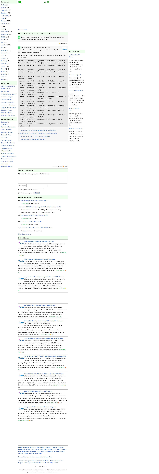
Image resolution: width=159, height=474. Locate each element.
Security (4, 63)
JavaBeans (4, 34)
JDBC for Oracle (6, 110)
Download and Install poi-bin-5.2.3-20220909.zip (36, 228)
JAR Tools (4, 31)
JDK (2, 39)
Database (4, 13)
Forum (56, 462)
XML (2, 79)
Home (20, 30)
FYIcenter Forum (6, 166)
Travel (47, 462)
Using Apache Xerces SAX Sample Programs (35, 136)
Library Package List (8, 86)
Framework (4, 15)
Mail (2, 47)
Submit (37, 193)
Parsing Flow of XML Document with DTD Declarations (38, 130)
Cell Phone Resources (8, 156)
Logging (3, 45)
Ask (50, 457)
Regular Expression (7, 145)
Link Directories (6, 148)
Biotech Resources (7, 153)
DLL (48, 461)
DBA (33, 461)
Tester (20, 461)
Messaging (4, 50)
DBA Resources (6, 129)
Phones (41, 462)
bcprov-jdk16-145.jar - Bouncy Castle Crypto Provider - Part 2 (40, 207)
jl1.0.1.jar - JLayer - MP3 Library (31, 221)
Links (26, 462)
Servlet (3, 69)
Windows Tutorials (7, 132)
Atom (46, 457)
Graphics (4, 23)
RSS (42, 457)
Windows (39, 461)
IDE (2, 29)
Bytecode (4, 10)
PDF (2, 55)
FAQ (51, 462)
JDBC (3, 37)
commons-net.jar (6, 99)
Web (2, 77)
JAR (44, 461)
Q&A (30, 462)
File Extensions (6, 140)
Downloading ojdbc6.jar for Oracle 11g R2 (34, 200)
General (3, 21)
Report (3, 58)
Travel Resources (7, 159)
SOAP (3, 71)
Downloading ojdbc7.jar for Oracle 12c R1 (34, 215)
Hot (24, 457)
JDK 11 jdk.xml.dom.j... (76, 90)
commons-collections (8, 105)
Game (3, 18)
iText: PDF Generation (8, 107)
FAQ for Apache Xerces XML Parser (33, 139)
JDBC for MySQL (6, 112)
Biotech (3, 7)
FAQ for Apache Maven (8, 94)
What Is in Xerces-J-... (76, 128)
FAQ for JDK (5, 91)
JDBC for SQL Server (8, 115)
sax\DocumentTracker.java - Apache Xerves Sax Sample (38, 133)
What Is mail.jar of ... (75, 75)
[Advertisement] (9, 193)
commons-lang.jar (7, 97)
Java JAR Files (6, 135)
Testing (3, 74)
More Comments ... (24, 234)
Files (52, 461)
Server (3, 66)
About (28, 457)
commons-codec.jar (7, 102)
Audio (3, 5)
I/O (2, 26)
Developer (27, 461)
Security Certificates (8, 143)
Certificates (59, 461)
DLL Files (4, 137)
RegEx (20, 462)
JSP (2, 42)
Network (4, 53)
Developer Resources (8, 127)
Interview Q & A (6, 151)
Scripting (4, 61)
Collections (36, 457)
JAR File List (5, 89)
